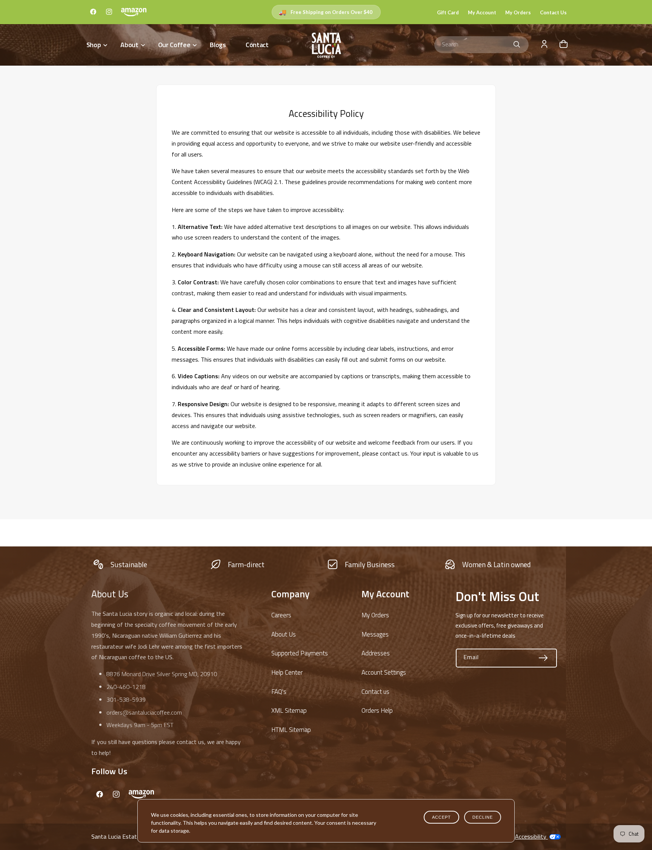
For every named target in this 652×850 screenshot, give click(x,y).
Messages (375, 634)
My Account (482, 12)
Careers (281, 615)
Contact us (375, 692)
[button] (96, 44)
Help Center (287, 672)
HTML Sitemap (291, 730)
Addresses (375, 653)
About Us (283, 634)
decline (482, 817)
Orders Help (377, 710)
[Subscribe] (543, 658)
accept (441, 817)
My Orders (518, 12)
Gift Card (448, 12)
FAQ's (278, 692)
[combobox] (481, 44)
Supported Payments (299, 653)
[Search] (517, 44)
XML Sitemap (289, 710)
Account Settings (383, 672)
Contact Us (553, 12)
